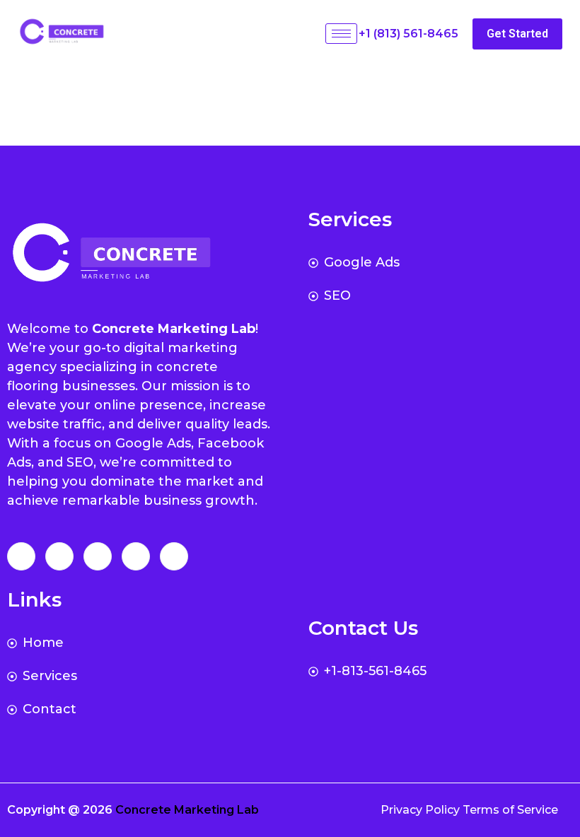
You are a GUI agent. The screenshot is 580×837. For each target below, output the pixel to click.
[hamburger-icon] (341, 33)
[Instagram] (174, 556)
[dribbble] (136, 556)
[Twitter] (59, 556)
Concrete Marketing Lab (187, 809)
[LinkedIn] (97, 556)
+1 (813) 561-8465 (408, 33)
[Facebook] (21, 556)
